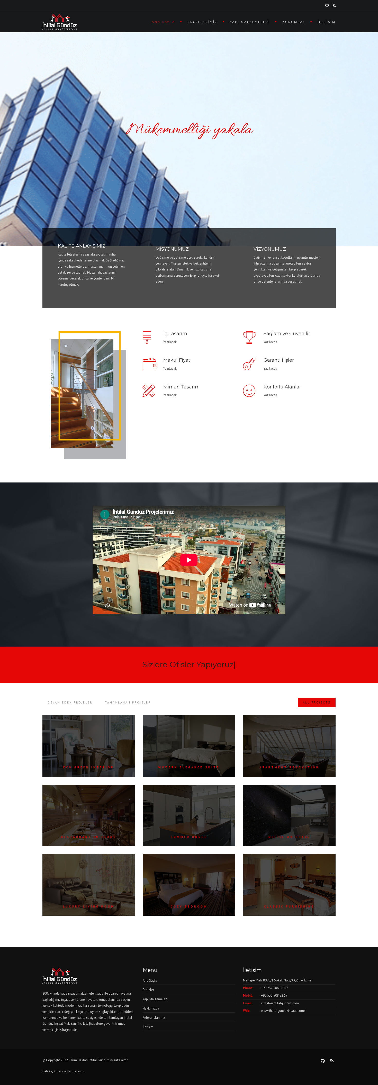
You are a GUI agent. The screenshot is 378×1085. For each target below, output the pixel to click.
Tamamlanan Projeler (128, 702)
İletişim (327, 22)
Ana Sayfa (163, 22)
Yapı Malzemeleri (250, 22)
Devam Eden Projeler (70, 702)
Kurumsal (293, 22)
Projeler (148, 990)
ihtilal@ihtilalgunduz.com (280, 1003)
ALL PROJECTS (316, 702)
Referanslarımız (154, 1017)
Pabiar (46, 1071)
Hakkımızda (151, 1008)
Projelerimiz (202, 22)
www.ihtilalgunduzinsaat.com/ (283, 1010)
